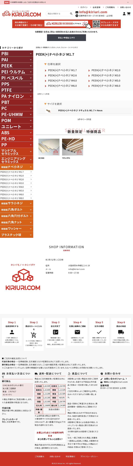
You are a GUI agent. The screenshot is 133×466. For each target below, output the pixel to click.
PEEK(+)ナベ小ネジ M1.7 (62, 70)
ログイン (84, 7)
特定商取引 (70, 456)
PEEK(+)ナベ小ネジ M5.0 (106, 80)
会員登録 (96, 7)
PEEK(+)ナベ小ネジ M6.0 (62, 85)
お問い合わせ (125, 7)
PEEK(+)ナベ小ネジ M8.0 (106, 85)
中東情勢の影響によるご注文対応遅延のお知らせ (28, 2)
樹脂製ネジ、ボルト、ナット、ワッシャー (55, 47)
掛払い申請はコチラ (66, 37)
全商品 (38, 47)
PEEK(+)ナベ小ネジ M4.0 (62, 80)
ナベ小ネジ (74, 47)
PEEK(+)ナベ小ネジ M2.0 (106, 70)
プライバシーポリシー (89, 456)
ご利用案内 (110, 7)
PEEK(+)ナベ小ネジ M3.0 (106, 75)
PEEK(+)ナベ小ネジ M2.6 (62, 75)
